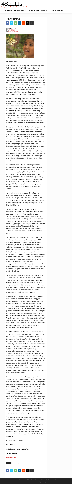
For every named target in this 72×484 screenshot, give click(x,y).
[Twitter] (11, 23)
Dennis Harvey (12, 29)
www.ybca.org (11, 458)
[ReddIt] (23, 23)
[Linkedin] (19, 23)
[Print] (32, 23)
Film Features (12, 30)
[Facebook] (7, 23)
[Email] (28, 23)
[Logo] (15, 4)
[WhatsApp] (15, 23)
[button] (66, 10)
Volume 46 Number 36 (13, 31)
